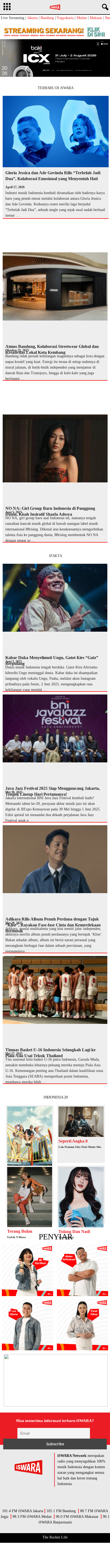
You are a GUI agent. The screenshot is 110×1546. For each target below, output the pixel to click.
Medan (82, 18)
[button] (104, 7)
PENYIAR (56, 1236)
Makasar (96, 18)
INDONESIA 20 (56, 1097)
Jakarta (32, 18)
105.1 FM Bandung (61, 1511)
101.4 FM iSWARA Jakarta (22, 1511)
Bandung (47, 18)
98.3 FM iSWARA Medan (32, 1517)
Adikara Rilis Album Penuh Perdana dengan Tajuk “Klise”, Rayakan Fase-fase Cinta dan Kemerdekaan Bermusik (53, 925)
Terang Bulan (19, 1231)
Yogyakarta (65, 18)
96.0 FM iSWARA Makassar (77, 1517)
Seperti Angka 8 (73, 1141)
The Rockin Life (55, 1537)
